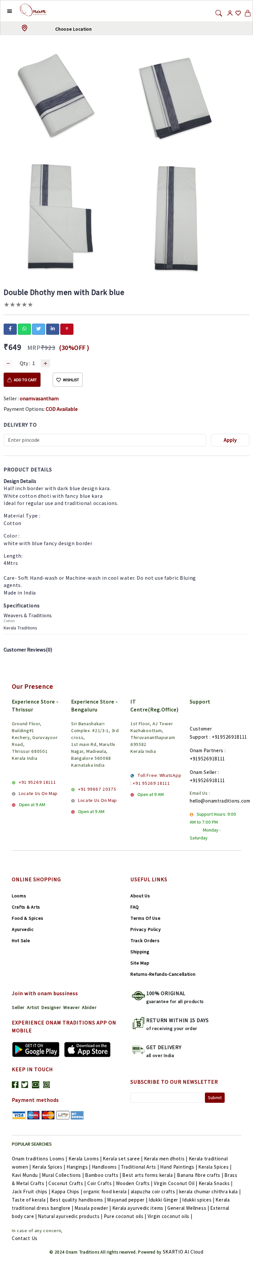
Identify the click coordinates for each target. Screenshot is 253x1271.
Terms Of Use (145, 918)
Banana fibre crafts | (200, 1175)
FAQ (134, 907)
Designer (51, 1007)
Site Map (140, 963)
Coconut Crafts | (67, 1183)
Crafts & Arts (26, 907)
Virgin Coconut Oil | (175, 1183)
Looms (19, 895)
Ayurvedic (23, 929)
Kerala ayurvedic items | (139, 1208)
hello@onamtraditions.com (220, 801)
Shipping (140, 951)
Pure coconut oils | (125, 1216)
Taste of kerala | (30, 1200)
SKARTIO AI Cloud (183, 1252)
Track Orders (144, 940)
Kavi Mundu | (26, 1175)
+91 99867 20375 (97, 789)
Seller (18, 1007)
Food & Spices (27, 918)
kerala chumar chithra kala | (210, 1191)
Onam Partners (206, 750)
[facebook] (10, 328)
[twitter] (38, 328)
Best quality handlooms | (78, 1200)
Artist (33, 1007)
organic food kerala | (106, 1191)
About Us (140, 895)
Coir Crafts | (101, 1183)
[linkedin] (52, 328)
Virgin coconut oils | (170, 1216)
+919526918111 (229, 737)
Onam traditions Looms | (39, 1158)
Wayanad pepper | (127, 1200)
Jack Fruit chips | (31, 1191)
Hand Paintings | (178, 1167)
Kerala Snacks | (216, 1183)
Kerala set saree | (123, 1158)
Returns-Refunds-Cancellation (163, 974)
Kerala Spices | (49, 1167)
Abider (89, 1007)
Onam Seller (203, 772)
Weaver (71, 1007)
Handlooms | (106, 1167)
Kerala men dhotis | (165, 1158)
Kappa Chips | (66, 1191)
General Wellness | (188, 1208)
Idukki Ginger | (165, 1200)
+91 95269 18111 (37, 782)
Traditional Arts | (140, 1167)
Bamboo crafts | (103, 1175)
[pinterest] (67, 328)
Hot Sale (21, 940)
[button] (4, 10)
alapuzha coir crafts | (154, 1191)
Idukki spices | (198, 1200)
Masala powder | (92, 1208)
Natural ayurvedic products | (70, 1216)
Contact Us (25, 1238)
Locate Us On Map (38, 793)
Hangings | (79, 1167)
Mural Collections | (63, 1175)
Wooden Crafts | (134, 1183)
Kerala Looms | (85, 1158)
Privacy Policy (145, 929)
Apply (230, 440)
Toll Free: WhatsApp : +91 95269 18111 (155, 779)
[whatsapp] (24, 328)
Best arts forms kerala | (149, 1175)
